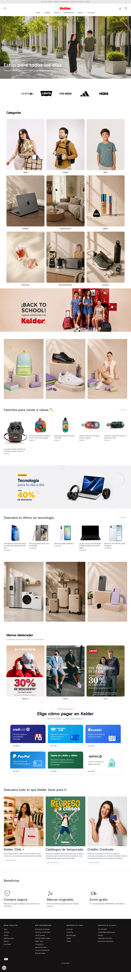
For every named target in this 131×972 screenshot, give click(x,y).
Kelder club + (39, 941)
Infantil (56, 12)
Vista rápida (15, 445)
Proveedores (39, 944)
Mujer (38, 12)
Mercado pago (71, 935)
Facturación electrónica (105, 941)
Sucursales (91, 12)
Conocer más (10, 860)
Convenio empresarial (42, 950)
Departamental (69, 12)
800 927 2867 (102, 929)
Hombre (47, 12)
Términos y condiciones (42, 932)
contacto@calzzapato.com (106, 932)
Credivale (70, 929)
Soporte (100, 935)
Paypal (69, 941)
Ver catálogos (53, 863)
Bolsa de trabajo (40, 953)
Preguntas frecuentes (105, 938)
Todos (122, 410)
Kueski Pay (70, 932)
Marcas (80, 12)
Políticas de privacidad (42, 929)
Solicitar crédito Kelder (42, 938)
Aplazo (69, 938)
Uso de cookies (40, 935)
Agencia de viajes (40, 947)
